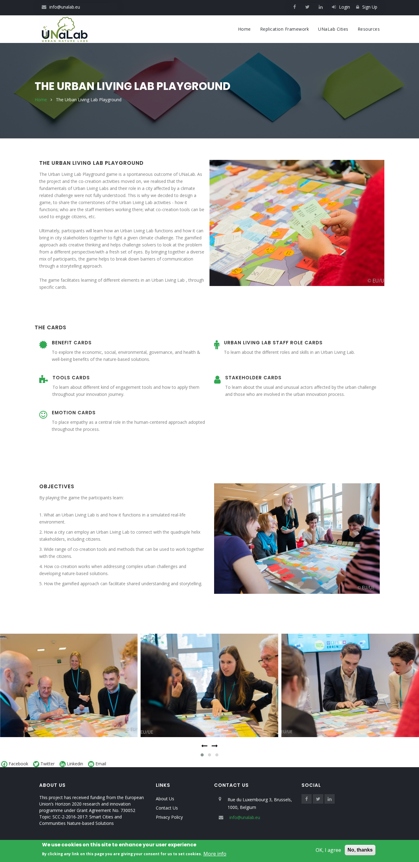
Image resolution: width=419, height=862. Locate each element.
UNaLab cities (333, 29)
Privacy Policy (169, 817)
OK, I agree (328, 850)
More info (214, 853)
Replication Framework (284, 29)
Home (244, 29)
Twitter (47, 764)
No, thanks (360, 849)
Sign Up (369, 7)
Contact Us (167, 808)
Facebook (18, 764)
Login (344, 7)
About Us (165, 799)
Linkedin (75, 764)
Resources (369, 29)
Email (100, 764)
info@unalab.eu (64, 7)
